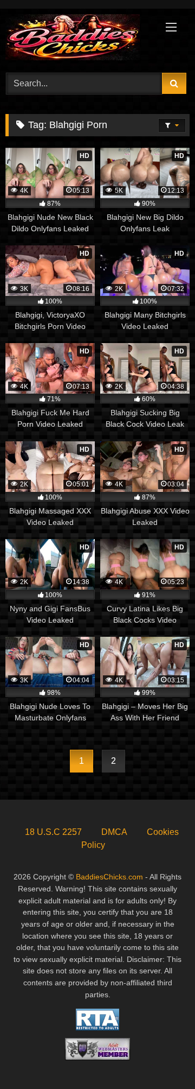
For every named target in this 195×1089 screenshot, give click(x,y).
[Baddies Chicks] (79, 39)
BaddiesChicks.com (109, 876)
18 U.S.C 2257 (53, 832)
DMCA (114, 832)
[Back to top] (161, 1056)
